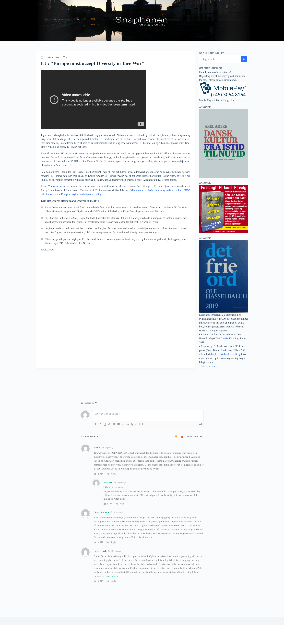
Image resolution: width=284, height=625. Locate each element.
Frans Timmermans (52, 186)
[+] (141, 424)
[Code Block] (127, 424)
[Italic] (100, 424)
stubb (120, 487)
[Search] (244, 59)
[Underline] (104, 424)
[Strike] (109, 424)
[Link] (132, 424)
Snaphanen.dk (142, 20)
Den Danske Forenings (227, 338)
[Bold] (95, 424)
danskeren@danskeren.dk (224, 354)
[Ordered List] (114, 424)
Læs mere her (208, 366)
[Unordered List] (118, 424)
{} (136, 424)
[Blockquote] (123, 424)
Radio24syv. (47, 249)
